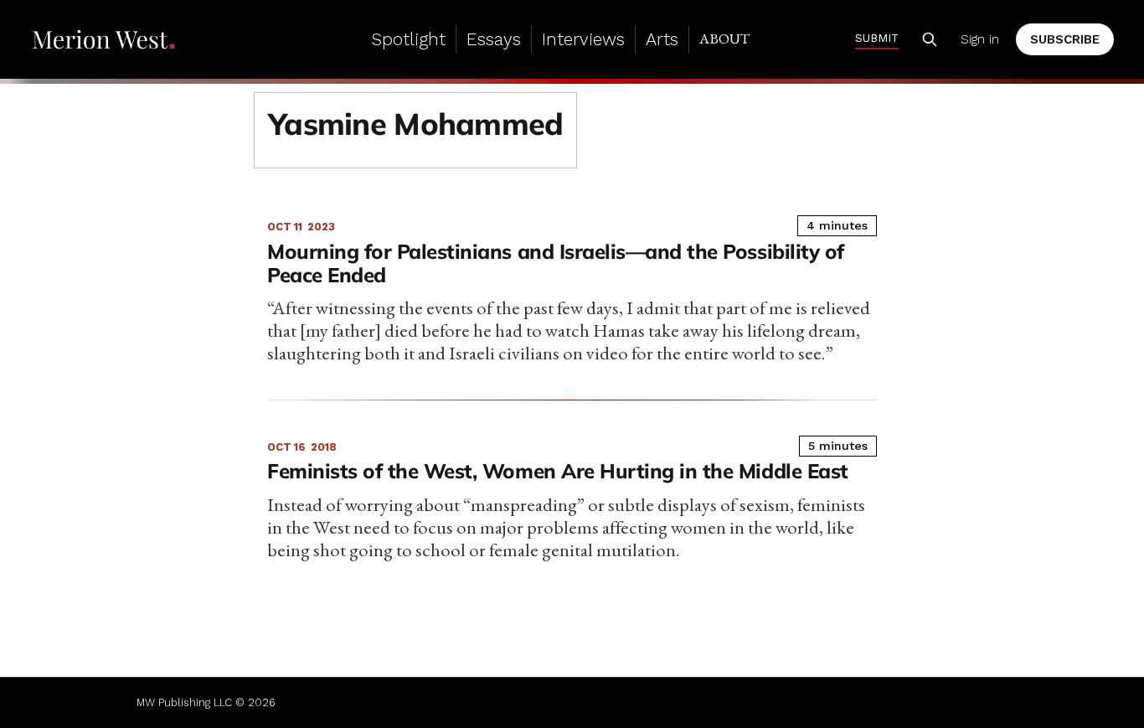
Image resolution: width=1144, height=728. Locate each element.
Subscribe (1065, 39)
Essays (493, 38)
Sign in (980, 39)
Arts (662, 38)
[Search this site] (929, 39)
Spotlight (408, 38)
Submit (877, 37)
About (724, 38)
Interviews (583, 38)
